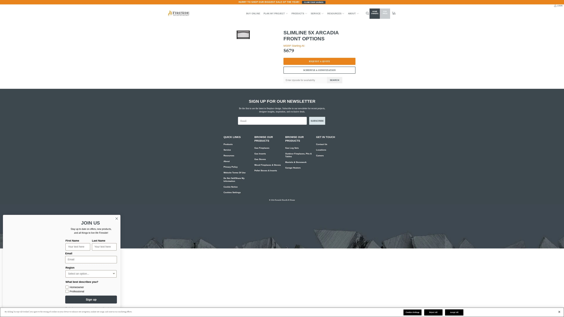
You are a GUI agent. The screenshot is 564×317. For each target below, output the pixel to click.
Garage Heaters (293, 168)
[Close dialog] (116, 218)
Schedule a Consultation (319, 70)
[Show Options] (113, 273)
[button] (276, 13)
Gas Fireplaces (261, 148)
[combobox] (90, 273)
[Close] (559, 312)
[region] (282, 312)
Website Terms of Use (235, 172)
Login (560, 6)
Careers (320, 155)
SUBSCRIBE (317, 121)
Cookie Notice (231, 187)
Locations (321, 150)
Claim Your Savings (313, 2)
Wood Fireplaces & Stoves (267, 165)
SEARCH (334, 80)
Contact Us (321, 144)
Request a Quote (319, 61)
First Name (72, 240)
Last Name (98, 240)
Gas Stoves (260, 159)
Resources (229, 155)
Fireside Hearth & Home (285, 200)
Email (68, 253)
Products (228, 144)
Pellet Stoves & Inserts (265, 170)
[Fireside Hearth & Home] (178, 14)
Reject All (433, 312)
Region (70, 267)
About (227, 161)
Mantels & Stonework (296, 162)
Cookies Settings (232, 192)
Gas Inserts (260, 153)
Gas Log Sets (292, 148)
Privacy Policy (231, 167)
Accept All (454, 312)
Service (227, 150)
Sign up (91, 299)
